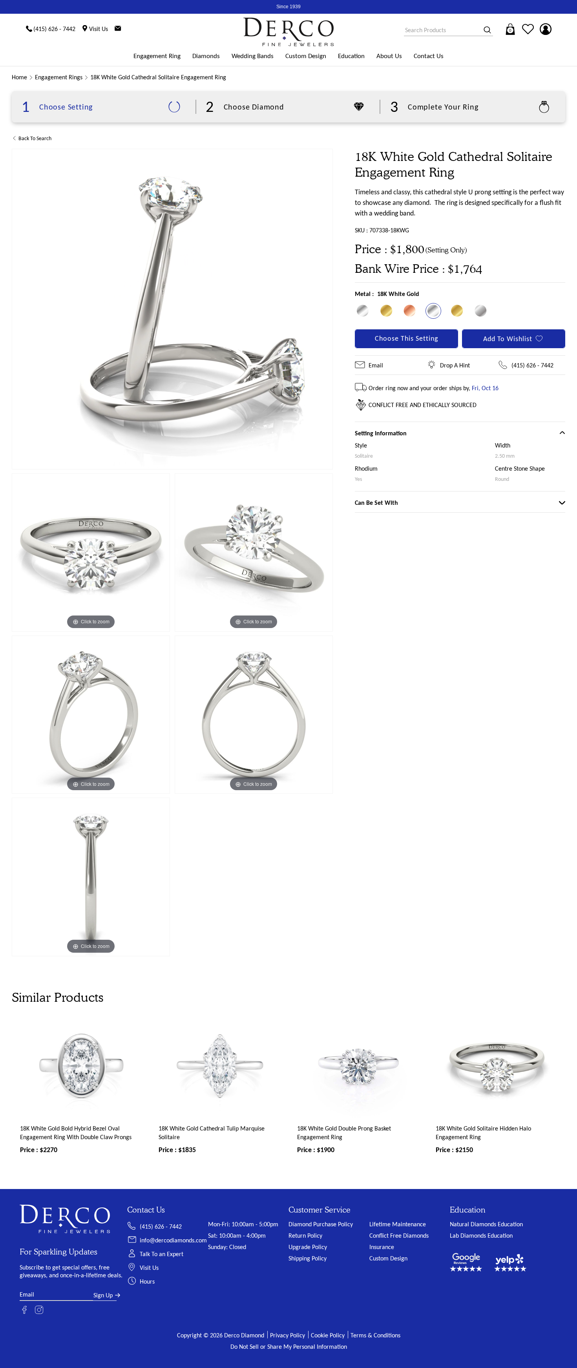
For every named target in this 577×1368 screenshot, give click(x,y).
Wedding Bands (253, 56)
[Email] (118, 29)
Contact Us (429, 56)
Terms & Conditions (375, 1335)
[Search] (485, 30)
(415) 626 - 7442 (532, 365)
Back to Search (34, 138)
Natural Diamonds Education (486, 1224)
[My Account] (545, 29)
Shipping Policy (307, 1258)
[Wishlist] (528, 29)
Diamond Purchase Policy (320, 1224)
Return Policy (305, 1235)
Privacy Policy (287, 1335)
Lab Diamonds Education (481, 1235)
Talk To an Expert (161, 1254)
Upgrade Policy (307, 1247)
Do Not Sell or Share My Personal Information (288, 1346)
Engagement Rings (58, 77)
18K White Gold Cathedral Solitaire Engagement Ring (158, 77)
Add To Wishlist (507, 338)
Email (376, 365)
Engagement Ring (157, 56)
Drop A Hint (455, 365)
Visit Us (149, 1267)
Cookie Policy (328, 1335)
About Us (389, 56)
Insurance (381, 1247)
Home (19, 77)
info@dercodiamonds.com (173, 1240)
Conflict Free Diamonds (399, 1235)
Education (351, 56)
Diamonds (206, 56)
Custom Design (305, 56)
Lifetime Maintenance (397, 1224)
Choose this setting (406, 338)
